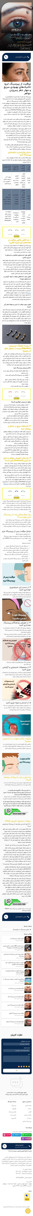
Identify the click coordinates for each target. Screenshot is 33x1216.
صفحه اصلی (28, 1105)
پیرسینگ (13, 1105)
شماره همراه (27, 1048)
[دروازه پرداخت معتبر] (27, 1197)
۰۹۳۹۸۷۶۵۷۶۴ (19, 1145)
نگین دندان (13, 1115)
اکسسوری (13, 1118)
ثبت (16, 1070)
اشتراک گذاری (24, 48)
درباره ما (29, 1118)
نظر (29, 1054)
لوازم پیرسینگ (12, 1112)
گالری (30, 1112)
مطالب (25, 37)
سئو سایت (18, 1207)
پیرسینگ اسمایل (27, 1121)
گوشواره (14, 1109)
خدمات (29, 1109)
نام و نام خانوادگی (25, 1041)
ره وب (12, 1207)
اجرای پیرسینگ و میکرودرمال (21, 929)
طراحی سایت (25, 1207)
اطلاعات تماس (27, 1115)
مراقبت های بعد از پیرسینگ (16, 37)
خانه (29, 37)
